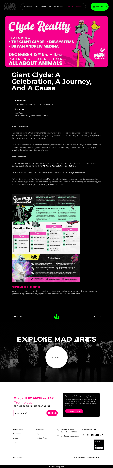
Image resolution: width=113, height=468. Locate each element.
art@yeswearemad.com (71, 436)
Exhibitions (28, 6)
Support (79, 6)
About (43, 6)
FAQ (37, 434)
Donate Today (74, 411)
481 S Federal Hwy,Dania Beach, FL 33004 (69, 430)
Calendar (70, 6)
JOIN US (52, 413)
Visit (36, 6)
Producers (40, 429)
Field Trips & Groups (56, 6)
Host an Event (42, 438)
